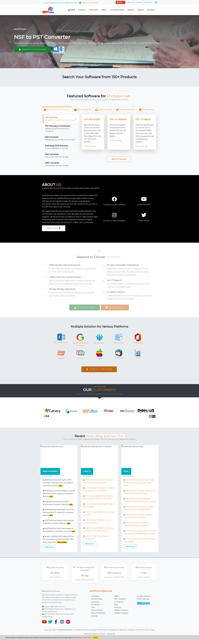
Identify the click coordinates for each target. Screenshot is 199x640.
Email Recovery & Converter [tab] (58, 110)
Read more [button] (53, 228)
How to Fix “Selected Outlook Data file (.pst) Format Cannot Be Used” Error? (138, 482)
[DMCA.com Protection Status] (143, 602)
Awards (94, 616)
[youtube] (44, 622)
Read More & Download (34, 49)
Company (151, 10)
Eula (93, 607)
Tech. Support (120, 599)
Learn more (89, 146)
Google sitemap (143, 596)
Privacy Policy (96, 599)
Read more (49, 547)
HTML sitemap (143, 599)
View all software (100, 369)
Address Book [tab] (147, 110)
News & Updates (98, 613)
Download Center (117, 10)
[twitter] (50, 622)
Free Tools (93, 10)
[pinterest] (68, 622)
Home (72, 10)
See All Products (119, 159)
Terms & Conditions (91, 634)
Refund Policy (97, 610)
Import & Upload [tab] (105, 110)
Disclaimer (95, 605)
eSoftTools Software (65, 630)
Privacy (102, 634)
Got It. (95, 637)
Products (81, 10)
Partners (117, 607)
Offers (120, 2)
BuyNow (131, 10)
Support (140, 10)
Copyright (95, 602)
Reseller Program (121, 613)
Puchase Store (116, 307)
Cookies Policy (77, 637)
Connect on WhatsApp (90, 3)
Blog (116, 605)
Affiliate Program (121, 610)
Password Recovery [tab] (126, 110)
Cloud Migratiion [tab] (84, 110)
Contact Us (119, 602)
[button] (10, 41)
